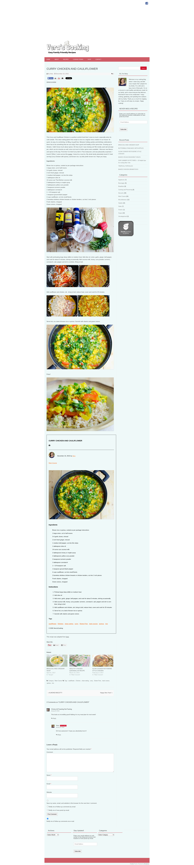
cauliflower (52, 624)
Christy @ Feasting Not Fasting (61, 709)
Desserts (121, 193)
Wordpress (146, 863)
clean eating (69, 624)
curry (76, 624)
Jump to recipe (51, 82)
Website (49, 792)
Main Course (53, 463)
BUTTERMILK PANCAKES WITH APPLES (131, 148)
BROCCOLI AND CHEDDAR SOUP (128, 145)
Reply (54, 718)
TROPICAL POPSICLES (125, 166)
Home (48, 59)
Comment (50, 752)
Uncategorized (122, 216)
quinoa (101, 624)
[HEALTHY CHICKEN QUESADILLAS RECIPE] (79, 661)
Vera (51, 73)
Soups (120, 213)
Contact (98, 59)
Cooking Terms (78, 59)
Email (49, 784)
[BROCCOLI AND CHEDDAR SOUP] (57, 661)
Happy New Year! (106, 692)
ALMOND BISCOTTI (55, 692)
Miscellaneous (122, 199)
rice (106, 624)
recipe (70, 154)
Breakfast (121, 186)
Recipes (66, 59)
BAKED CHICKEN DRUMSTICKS (128, 169)
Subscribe (123, 129)
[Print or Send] (59, 79)
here (67, 637)
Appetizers (121, 180)
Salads (120, 203)
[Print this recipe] (49, 446)
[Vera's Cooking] (71, 54)
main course (93, 624)
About (57, 59)
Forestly (132, 863)
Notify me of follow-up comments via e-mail (60, 821)
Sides (120, 206)
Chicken (60, 624)
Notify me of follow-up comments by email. (62, 806)
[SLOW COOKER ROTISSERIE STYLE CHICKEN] (102, 661)
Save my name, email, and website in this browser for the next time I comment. (72, 803)
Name (49, 775)
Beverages (121, 183)
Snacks (120, 209)
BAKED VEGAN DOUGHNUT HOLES (129, 157)
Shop (89, 59)
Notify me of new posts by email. (59, 810)
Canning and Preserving (125, 189)
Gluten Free (84, 624)
